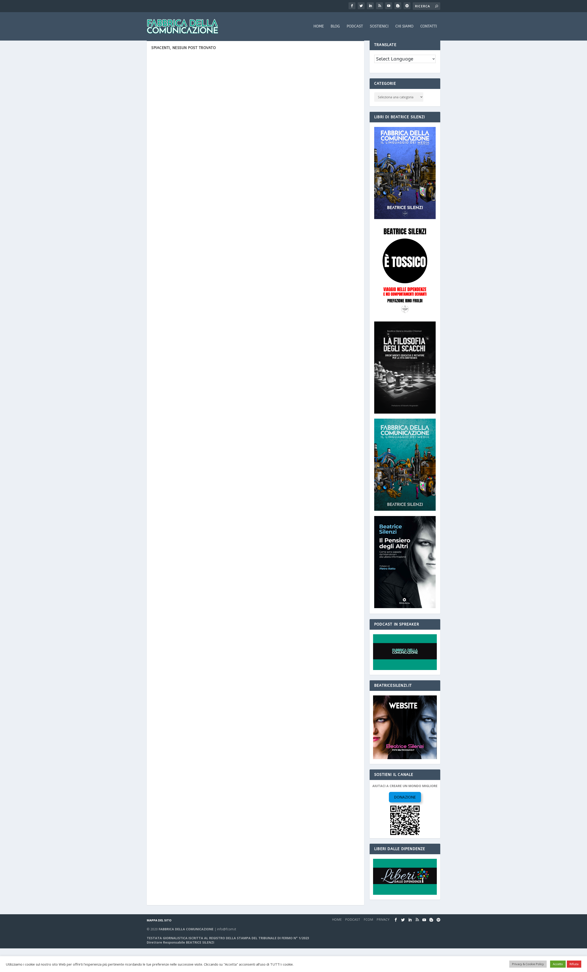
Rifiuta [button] (574, 964)
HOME (318, 26)
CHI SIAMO (404, 26)
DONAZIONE (405, 797)
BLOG (335, 26)
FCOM (368, 919)
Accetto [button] (558, 964)
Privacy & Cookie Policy (528, 964)
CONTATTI (428, 26)
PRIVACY (383, 919)
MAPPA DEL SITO (159, 920)
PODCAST (355, 26)
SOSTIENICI (379, 26)
